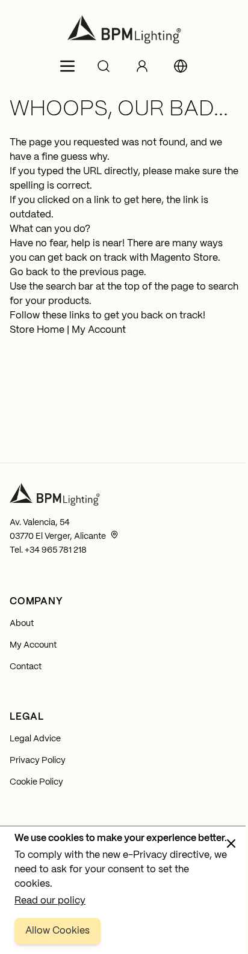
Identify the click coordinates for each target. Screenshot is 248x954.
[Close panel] (231, 843)
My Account (99, 330)
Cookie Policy (36, 782)
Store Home (37, 330)
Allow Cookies (57, 930)
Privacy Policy (38, 760)
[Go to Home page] (124, 29)
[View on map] (114, 534)
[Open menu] (67, 66)
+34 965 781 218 (56, 550)
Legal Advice (35, 739)
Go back (29, 272)
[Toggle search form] (103, 66)
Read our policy (49, 900)
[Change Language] (180, 66)
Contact (26, 667)
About (22, 623)
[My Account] (142, 66)
